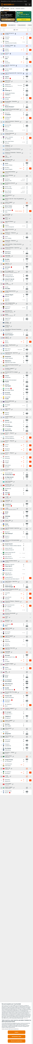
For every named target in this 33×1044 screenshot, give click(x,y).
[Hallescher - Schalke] (16, 98)
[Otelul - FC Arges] (16, 660)
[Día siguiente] (29, 29)
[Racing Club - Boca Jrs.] (16, 126)
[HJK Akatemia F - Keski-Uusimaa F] (16, 334)
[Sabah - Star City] (16, 525)
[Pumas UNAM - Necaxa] (16, 70)
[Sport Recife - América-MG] (16, 192)
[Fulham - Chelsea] (16, 50)
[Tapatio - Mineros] (16, 78)
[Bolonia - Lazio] (16, 58)
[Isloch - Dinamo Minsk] (16, 164)
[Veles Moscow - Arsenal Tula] (16, 684)
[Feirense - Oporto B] (16, 645)
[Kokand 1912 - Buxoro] (16, 792)
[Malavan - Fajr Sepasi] (16, 385)
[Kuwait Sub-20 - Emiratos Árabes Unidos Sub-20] (16, 545)
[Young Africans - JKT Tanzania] (16, 760)
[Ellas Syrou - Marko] (16, 349)
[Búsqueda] (26, 4)
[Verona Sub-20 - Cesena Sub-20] (16, 474)
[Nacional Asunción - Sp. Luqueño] (16, 606)
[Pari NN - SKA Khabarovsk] (16, 689)
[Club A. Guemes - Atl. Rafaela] (16, 138)
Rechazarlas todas (16, 1036)
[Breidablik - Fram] (16, 406)
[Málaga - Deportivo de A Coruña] (16, 42)
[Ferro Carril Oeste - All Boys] (16, 142)
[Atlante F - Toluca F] (16, 537)
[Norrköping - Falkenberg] (16, 749)
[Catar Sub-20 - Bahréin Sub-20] (16, 557)
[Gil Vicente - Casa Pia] (16, 633)
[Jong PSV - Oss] (16, 594)
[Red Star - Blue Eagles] (16, 725)
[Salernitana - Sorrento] (16, 466)
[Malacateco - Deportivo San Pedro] (16, 362)
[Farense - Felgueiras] (16, 640)
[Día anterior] (2, 29)
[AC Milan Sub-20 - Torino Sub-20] (16, 478)
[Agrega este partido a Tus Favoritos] (1, 37)
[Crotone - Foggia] (16, 462)
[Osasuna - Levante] (16, 38)
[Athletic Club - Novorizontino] (16, 188)
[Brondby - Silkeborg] (16, 260)
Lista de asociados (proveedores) (10, 1029)
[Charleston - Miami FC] (16, 308)
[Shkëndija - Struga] (16, 517)
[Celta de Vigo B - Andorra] (16, 296)
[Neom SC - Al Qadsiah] (16, 114)
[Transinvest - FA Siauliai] (16, 505)
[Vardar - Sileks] (16, 513)
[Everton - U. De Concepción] (16, 226)
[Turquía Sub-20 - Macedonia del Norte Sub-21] (16, 578)
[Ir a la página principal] (9, 4)
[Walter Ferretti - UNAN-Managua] (16, 586)
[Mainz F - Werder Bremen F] (16, 106)
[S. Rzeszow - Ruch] (16, 625)
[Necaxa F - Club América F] (16, 533)
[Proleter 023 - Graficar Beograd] (16, 697)
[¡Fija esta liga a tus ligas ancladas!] (11, 81)
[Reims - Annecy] (16, 342)
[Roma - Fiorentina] (16, 62)
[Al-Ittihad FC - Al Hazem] (16, 118)
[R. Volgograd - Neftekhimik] (16, 680)
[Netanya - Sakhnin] (16, 413)
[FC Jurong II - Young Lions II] (16, 713)
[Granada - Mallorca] (16, 300)
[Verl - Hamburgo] (16, 90)
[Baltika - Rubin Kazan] (16, 668)
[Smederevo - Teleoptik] (16, 701)
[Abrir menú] (29, 4)
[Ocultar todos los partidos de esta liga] (30, 34)
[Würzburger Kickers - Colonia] (16, 94)
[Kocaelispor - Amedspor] (16, 772)
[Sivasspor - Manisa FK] (16, 780)
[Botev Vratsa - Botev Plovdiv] (16, 207)
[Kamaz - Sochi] (16, 676)
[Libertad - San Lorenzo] (16, 610)
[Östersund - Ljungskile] (16, 741)
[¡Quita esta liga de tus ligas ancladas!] (15, 34)
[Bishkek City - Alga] (16, 489)
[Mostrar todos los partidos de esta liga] (30, 146)
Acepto (16, 1032)
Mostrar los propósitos (16, 1041)
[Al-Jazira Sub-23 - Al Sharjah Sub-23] (16, 276)
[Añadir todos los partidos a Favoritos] (1, 34)
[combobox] (15, 29)
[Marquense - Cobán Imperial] (16, 357)
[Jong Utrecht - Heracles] (16, 598)
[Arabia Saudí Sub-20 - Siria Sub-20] (16, 553)
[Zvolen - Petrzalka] (16, 288)
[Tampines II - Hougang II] (16, 717)
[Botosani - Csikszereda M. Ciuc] (16, 656)
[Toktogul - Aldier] (16, 494)
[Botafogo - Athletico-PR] (16, 180)
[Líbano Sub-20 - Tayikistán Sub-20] (16, 549)
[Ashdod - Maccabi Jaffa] (16, 421)
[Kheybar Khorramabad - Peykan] (16, 381)
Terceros (26, 1018)
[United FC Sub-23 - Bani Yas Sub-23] (16, 280)
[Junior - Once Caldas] (16, 237)
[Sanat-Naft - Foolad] (16, 398)
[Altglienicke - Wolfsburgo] (16, 85)
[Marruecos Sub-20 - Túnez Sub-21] (16, 565)
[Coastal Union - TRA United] (16, 765)
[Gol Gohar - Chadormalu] (16, 393)
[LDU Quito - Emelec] (16, 268)
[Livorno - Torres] (16, 445)
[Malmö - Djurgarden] (16, 733)
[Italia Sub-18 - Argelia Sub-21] (16, 574)
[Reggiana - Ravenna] (16, 450)
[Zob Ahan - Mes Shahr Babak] (16, 389)
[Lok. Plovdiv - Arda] (16, 211)
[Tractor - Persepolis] (16, 376)
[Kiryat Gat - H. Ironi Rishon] (16, 425)
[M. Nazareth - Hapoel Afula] (16, 430)
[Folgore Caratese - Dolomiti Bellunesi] (16, 437)
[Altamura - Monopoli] (16, 457)
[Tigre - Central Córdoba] (16, 130)
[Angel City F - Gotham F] (16, 319)
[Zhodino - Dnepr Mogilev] (16, 168)
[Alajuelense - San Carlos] (16, 252)
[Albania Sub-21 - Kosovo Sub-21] (16, 569)
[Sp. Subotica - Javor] (16, 705)
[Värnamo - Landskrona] (16, 745)
